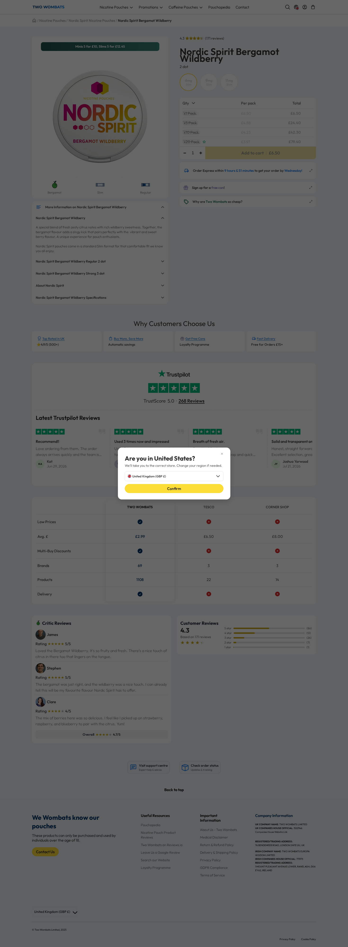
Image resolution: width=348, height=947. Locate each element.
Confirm (174, 488)
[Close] (174, 454)
